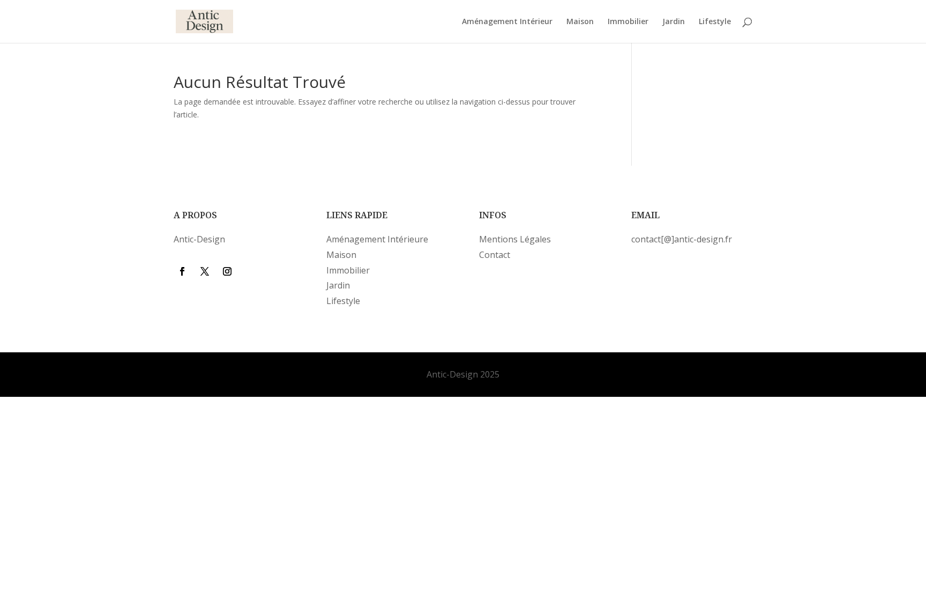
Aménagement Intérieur (507, 22)
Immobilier (628, 22)
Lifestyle (715, 22)
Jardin (673, 22)
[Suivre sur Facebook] (182, 271)
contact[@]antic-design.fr (681, 239)
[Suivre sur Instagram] (227, 271)
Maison (580, 22)
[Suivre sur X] (204, 271)
